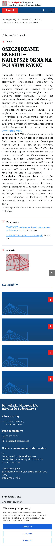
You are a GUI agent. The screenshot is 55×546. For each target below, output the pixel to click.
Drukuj (9, 41)
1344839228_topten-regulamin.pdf (25, 235)
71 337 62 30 (12, 436)
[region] (27, 525)
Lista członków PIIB (16, 502)
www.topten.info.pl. (12, 131)
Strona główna (8, 20)
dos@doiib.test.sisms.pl (17, 441)
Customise (27, 533)
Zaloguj (10, 10)
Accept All (27, 526)
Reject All (27, 540)
